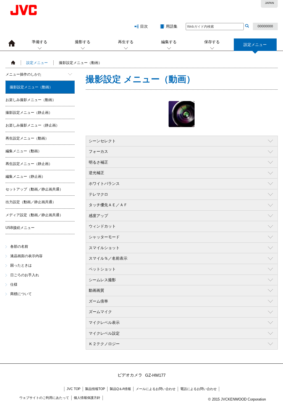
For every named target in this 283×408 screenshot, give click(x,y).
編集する (169, 42)
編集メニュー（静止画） (25, 176)
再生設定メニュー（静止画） (29, 164)
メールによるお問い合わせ (155, 389)
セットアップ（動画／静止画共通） (34, 189)
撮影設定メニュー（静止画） (29, 112)
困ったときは (21, 265)
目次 (144, 26)
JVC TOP (73, 389)
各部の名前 (19, 246)
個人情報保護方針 (87, 397)
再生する (125, 42)
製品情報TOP (95, 389)
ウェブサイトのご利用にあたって (44, 397)
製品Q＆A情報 (120, 389)
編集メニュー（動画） (23, 151)
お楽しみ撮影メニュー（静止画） (32, 125)
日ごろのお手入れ (24, 275)
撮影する (82, 42)
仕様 (13, 284)
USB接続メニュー (20, 228)
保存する (212, 42)
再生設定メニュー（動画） (27, 138)
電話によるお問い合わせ (198, 389)
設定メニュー (37, 63)
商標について (21, 294)
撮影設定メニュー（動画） (31, 87)
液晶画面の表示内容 (26, 256)
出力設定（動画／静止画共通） (31, 202)
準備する (39, 42)
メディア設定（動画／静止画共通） (34, 215)
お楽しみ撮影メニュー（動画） (31, 100)
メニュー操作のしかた (23, 74)
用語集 (171, 26)
